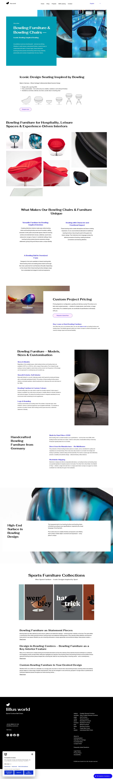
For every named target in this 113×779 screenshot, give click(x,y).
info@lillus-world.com (12, 726)
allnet (75, 721)
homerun (76, 722)
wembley (76, 715)
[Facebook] (14, 735)
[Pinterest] (8, 735)
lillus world (13, 3)
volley (75, 719)
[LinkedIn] (18, 735)
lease (81, 326)
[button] (25, 109)
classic (75, 730)
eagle (75, 717)
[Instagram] (11, 735)
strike (75, 726)
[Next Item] (90, 602)
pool (75, 724)
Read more (23, 639)
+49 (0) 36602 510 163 (12, 724)
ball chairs (57, 381)
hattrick (76, 713)
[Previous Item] (22, 602)
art (74, 728)
